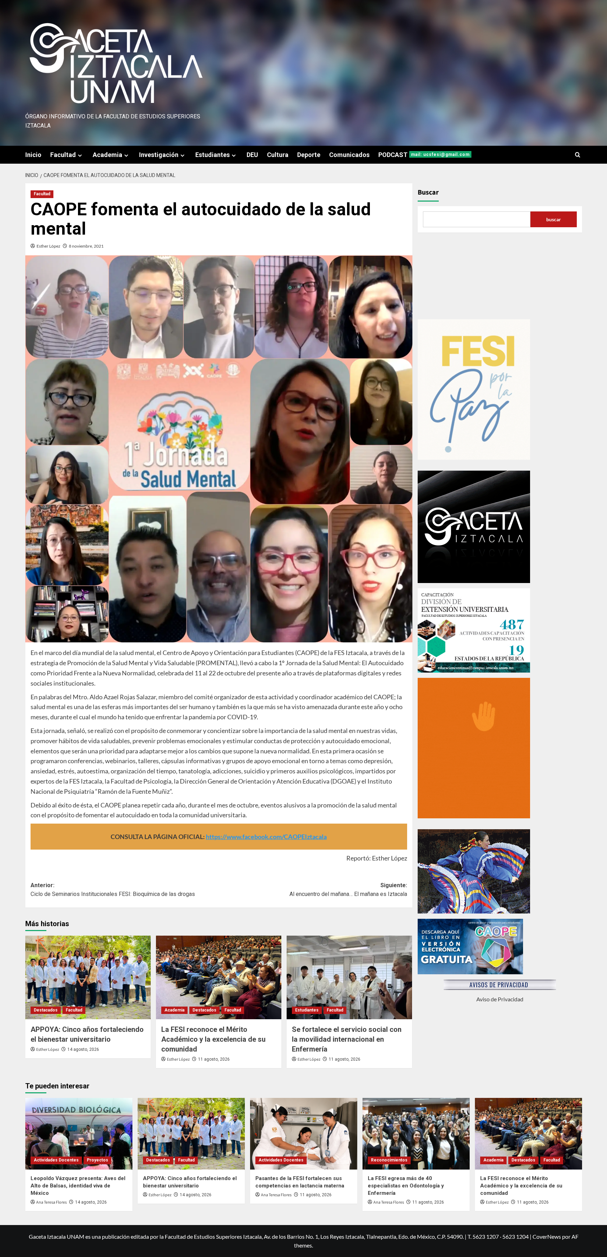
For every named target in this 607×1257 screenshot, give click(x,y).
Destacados (46, 1010)
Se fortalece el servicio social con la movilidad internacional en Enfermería (347, 1039)
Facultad (63, 154)
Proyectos (97, 1160)
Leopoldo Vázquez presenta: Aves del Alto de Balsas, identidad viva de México (78, 1185)
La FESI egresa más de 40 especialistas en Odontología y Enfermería (406, 1185)
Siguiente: (348, 890)
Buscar (428, 192)
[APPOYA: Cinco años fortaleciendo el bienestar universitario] (88, 977)
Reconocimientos (389, 1160)
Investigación (158, 154)
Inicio (33, 154)
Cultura (277, 154)
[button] (577, 155)
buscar (553, 219)
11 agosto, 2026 (214, 1059)
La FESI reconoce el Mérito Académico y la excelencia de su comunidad (213, 1039)
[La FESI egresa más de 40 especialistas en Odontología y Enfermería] (416, 1133)
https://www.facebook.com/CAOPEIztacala (266, 836)
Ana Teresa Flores (51, 1202)
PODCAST (424, 154)
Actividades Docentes (56, 1160)
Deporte (308, 154)
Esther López (48, 246)
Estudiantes (212, 154)
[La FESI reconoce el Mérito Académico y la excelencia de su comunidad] (218, 977)
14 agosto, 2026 (83, 1049)
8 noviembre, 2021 (86, 246)
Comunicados (349, 154)
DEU (252, 154)
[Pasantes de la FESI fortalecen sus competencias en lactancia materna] (303, 1133)
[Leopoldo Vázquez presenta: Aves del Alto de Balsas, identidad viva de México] (78, 1133)
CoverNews (547, 1236)
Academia (107, 154)
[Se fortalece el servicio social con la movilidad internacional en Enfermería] (349, 977)
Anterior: (113, 890)
